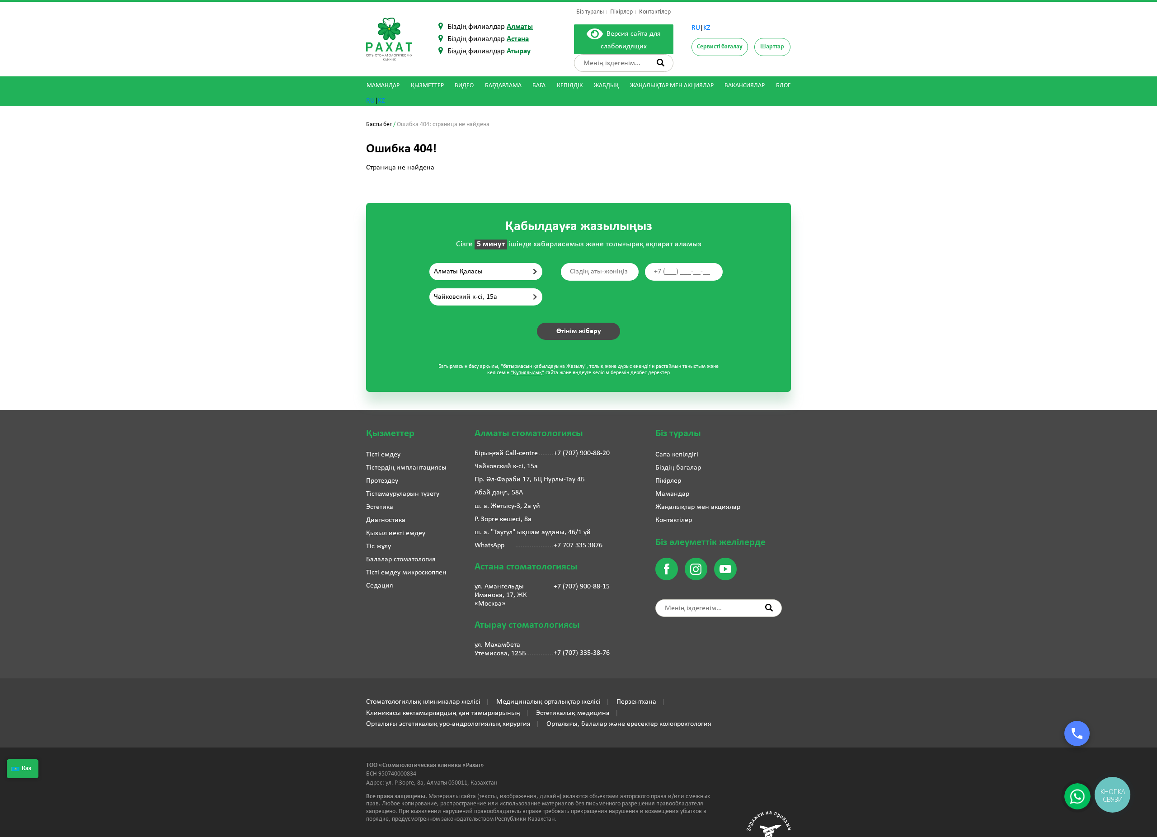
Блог (783, 85)
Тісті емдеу (383, 454)
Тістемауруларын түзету (402, 494)
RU (695, 28)
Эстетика (379, 507)
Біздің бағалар (678, 467)
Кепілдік (570, 85)
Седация (379, 585)
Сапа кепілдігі (676, 454)
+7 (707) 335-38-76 (582, 653)
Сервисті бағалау (720, 46)
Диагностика (385, 520)
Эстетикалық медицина (573, 713)
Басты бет (379, 124)
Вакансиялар (744, 85)
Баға (539, 85)
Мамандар (383, 85)
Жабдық (606, 85)
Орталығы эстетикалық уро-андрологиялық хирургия (448, 724)
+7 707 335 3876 (578, 545)
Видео (464, 85)
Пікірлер (621, 12)
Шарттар (772, 46)
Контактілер (655, 12)
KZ (706, 28)
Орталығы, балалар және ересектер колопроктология (628, 724)
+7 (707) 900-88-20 (582, 453)
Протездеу (382, 480)
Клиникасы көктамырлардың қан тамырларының (443, 713)
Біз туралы (590, 12)
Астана (518, 39)
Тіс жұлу (378, 546)
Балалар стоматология (401, 559)
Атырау (519, 51)
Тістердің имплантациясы (406, 467)
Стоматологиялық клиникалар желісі (423, 701)
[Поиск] (660, 62)
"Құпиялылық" (527, 373)
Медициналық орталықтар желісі (548, 701)
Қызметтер (427, 85)
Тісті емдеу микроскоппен (406, 572)
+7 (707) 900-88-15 (582, 586)
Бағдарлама (503, 85)
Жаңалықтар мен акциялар (672, 85)
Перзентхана (636, 701)
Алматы (520, 27)
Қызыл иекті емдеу (395, 533)
